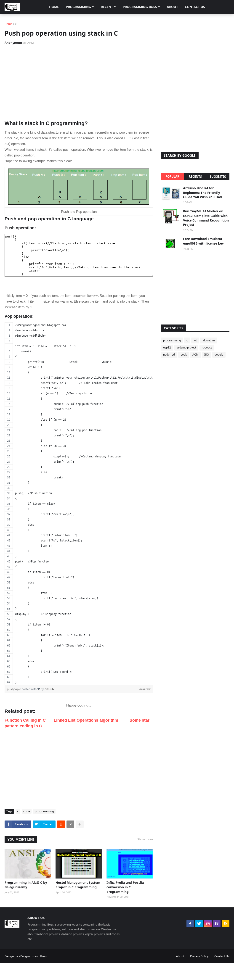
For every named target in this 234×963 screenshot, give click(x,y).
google (219, 354)
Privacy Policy (199, 956)
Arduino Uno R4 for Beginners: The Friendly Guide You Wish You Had (202, 192)
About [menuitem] (172, 7)
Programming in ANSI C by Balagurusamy (26, 884)
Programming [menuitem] (78, 7)
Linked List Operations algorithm (86, 720)
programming (44, 811)
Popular (172, 176)
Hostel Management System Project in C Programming (78, 884)
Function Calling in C (25, 720)
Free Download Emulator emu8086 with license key (203, 241)
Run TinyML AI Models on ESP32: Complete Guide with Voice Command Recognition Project (206, 218)
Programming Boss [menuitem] (140, 7)
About (180, 956)
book (184, 354)
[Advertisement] (79, 83)
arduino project (186, 347)
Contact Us (221, 956)
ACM (195, 354)
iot (195, 340)
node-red (169, 354)
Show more (145, 839)
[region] (79, 503)
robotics (207, 347)
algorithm (208, 340)
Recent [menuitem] (107, 7)
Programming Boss (33, 956)
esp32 (167, 347)
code (26, 811)
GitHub (49, 689)
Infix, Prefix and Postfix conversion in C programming (125, 887)
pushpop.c (14, 689)
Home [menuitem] (54, 7)
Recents (195, 176)
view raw (145, 689)
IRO (206, 354)
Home (8, 24)
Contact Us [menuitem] (195, 7)
